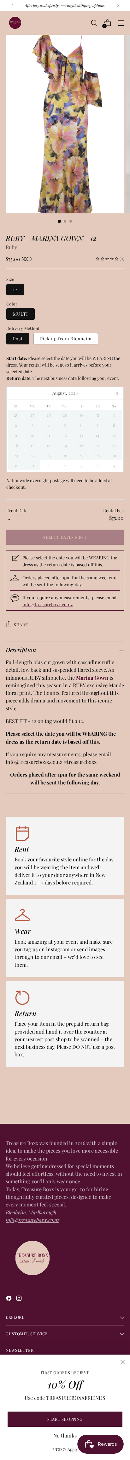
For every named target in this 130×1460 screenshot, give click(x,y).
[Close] (122, 1362)
